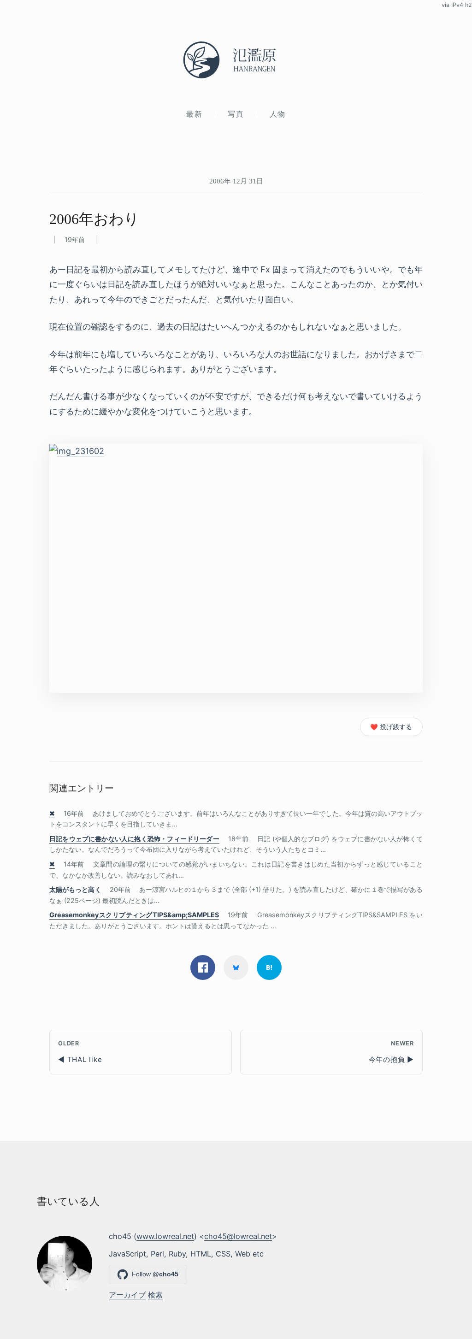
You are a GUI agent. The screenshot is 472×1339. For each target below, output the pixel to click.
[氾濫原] (236, 60)
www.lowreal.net (165, 1236)
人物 (278, 113)
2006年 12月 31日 (236, 181)
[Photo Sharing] (236, 568)
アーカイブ (127, 1294)
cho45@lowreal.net (238, 1236)
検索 (155, 1294)
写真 (236, 113)
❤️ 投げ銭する (391, 727)
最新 (194, 113)
